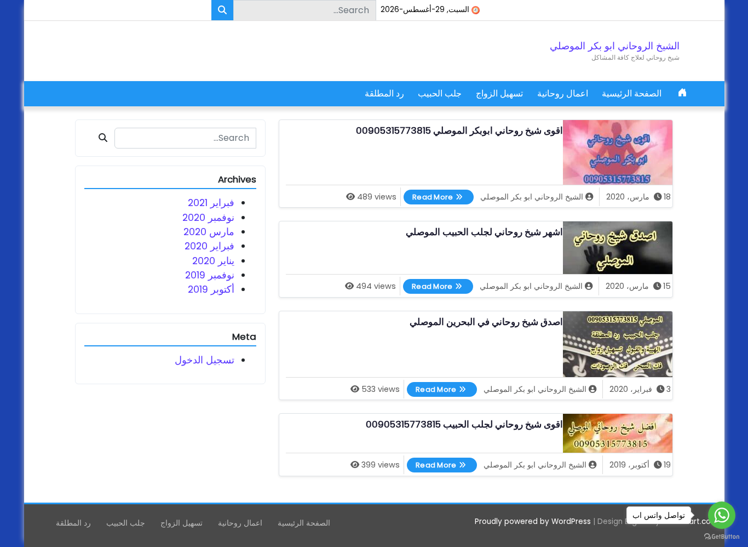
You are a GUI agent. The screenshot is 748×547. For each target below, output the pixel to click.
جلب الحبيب (440, 93)
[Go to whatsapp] (721, 515)
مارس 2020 (208, 231)
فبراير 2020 (209, 246)
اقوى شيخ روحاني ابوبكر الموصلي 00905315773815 (459, 130)
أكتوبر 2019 (211, 289)
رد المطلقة (384, 93)
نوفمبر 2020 (208, 217)
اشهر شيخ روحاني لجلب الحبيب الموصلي (484, 232)
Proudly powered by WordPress (533, 521)
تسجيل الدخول (204, 360)
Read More (428, 196)
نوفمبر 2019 (209, 275)
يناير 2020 (213, 260)
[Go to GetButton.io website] (721, 536)
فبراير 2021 (211, 202)
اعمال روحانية (562, 93)
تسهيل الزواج (499, 93)
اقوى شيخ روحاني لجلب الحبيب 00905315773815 (464, 424)
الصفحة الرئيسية (631, 93)
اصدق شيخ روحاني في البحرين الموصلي (486, 322)
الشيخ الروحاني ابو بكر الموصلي (615, 46)
